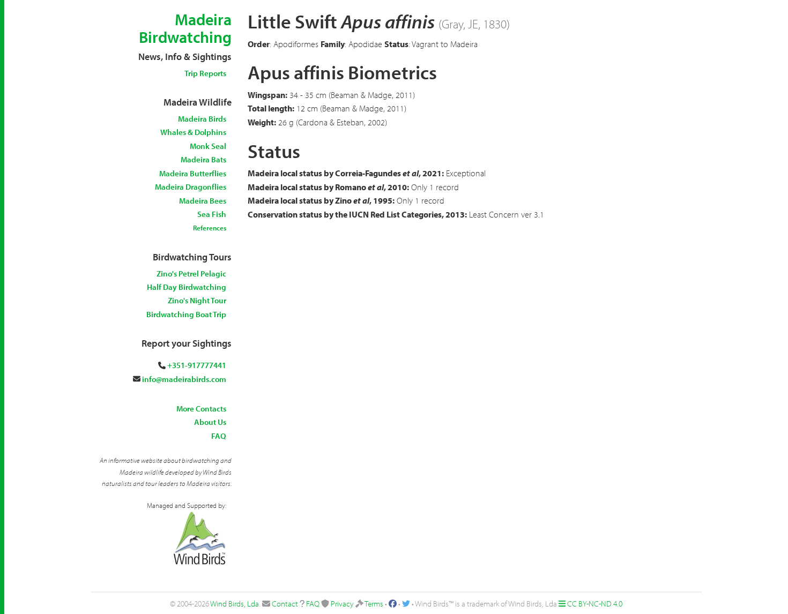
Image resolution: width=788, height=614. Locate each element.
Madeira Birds (202, 119)
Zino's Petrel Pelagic (191, 273)
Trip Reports (205, 73)
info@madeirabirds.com (184, 379)
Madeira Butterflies (192, 173)
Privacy (342, 603)
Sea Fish (211, 214)
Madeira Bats (203, 159)
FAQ (218, 436)
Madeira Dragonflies (190, 187)
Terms (374, 603)
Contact (285, 603)
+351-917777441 (196, 365)
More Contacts (201, 408)
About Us (210, 422)
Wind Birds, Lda (234, 603)
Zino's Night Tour (197, 300)
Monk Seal (208, 146)
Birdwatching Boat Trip (186, 314)
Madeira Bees (202, 201)
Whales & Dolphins (193, 132)
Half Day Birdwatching (186, 287)
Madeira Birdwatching (185, 28)
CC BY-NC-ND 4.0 (594, 603)
